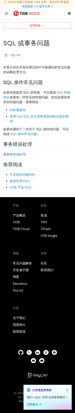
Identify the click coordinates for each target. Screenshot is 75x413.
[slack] (54, 352)
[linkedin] (37, 352)
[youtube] (42, 361)
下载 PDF (15, 55)
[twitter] (29, 352)
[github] (21, 352)
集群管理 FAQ (20, 181)
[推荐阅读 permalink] (25, 164)
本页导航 (35, 25)
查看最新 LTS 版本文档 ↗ (37, 6)
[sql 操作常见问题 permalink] (46, 82)
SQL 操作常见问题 (23, 134)
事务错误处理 (16, 154)
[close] (67, 390)
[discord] (33, 361)
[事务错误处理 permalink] (35, 144)
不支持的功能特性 (22, 175)
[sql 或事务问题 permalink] (53, 43)
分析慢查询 (18, 110)
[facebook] (46, 352)
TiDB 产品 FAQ (20, 187)
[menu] (6, 14)
